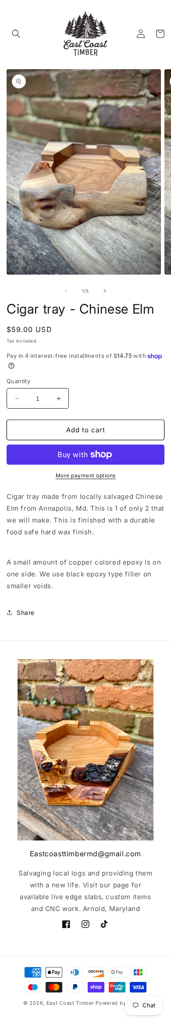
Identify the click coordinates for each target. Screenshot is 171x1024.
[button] (16, 33)
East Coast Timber (70, 1003)
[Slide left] (66, 290)
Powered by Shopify (122, 1003)
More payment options (86, 475)
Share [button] (26, 612)
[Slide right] (104, 290)
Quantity (18, 381)
